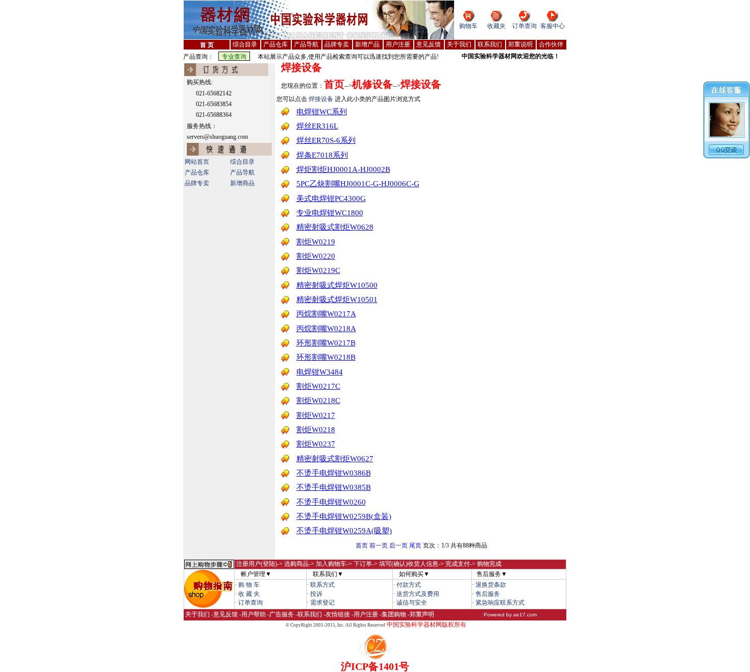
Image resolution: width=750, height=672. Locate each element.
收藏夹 (496, 26)
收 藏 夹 (249, 594)
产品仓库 (197, 172)
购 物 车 (249, 584)
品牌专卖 (197, 183)
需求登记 (322, 602)
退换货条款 (491, 584)
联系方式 (322, 584)
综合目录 (242, 161)
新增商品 (242, 183)
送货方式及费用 (417, 594)
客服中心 (552, 26)
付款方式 (408, 584)
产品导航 (242, 172)
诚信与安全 (411, 602)
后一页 (398, 545)
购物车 (468, 26)
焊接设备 (301, 67)
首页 (362, 545)
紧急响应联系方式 (500, 602)
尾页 (415, 545)
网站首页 (197, 161)
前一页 (378, 545)
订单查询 (524, 26)
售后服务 (488, 594)
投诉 (316, 594)
